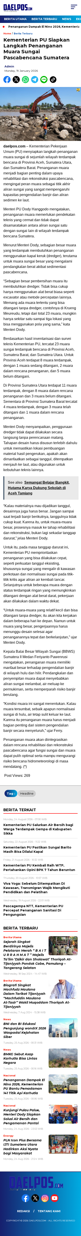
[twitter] (35, 1201)
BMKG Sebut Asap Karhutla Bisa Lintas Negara (20, 1058)
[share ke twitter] (17, 82)
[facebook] (26, 1201)
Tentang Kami (49, 1211)
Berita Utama (15, 19)
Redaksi (23, 1211)
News (66, 19)
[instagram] (45, 1201)
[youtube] (55, 1201)
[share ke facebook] (8, 82)
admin (9, 66)
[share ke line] (45, 82)
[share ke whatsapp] (26, 82)
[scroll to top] (75, 1210)
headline (27, 793)
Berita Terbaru (44, 19)
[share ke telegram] (35, 82)
